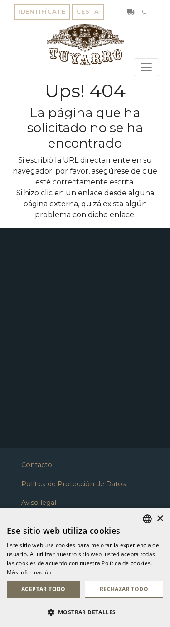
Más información (29, 572)
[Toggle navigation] (146, 67)
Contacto (36, 465)
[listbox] (147, 518)
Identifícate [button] (42, 11)
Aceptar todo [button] (43, 589)
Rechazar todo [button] (124, 589)
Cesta (88, 11)
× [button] (159, 518)
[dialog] (85, 567)
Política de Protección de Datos (73, 484)
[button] (85, 612)
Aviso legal (38, 502)
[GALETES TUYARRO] (85, 44)
